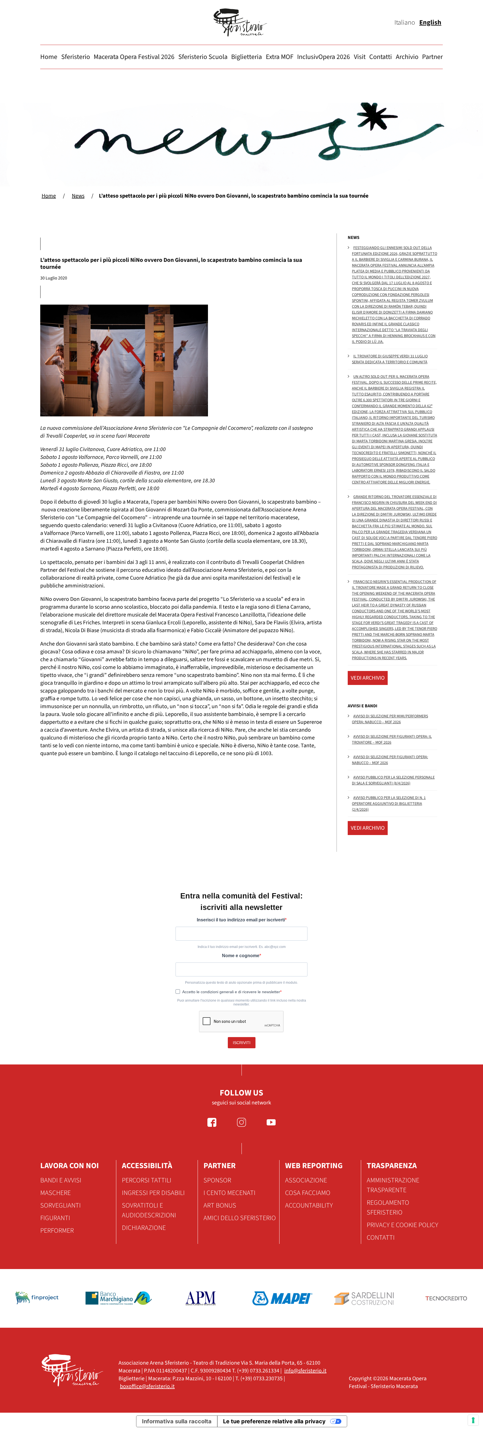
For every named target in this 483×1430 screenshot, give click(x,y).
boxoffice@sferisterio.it (147, 1386)
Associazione (306, 1180)
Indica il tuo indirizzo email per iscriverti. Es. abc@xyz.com (242, 947)
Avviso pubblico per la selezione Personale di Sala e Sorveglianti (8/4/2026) (393, 780)
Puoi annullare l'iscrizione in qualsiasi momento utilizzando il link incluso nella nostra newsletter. (241, 1002)
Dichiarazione (144, 1228)
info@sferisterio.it (305, 1371)
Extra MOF (279, 57)
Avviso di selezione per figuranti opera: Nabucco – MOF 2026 (390, 760)
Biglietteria (246, 57)
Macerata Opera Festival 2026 (134, 57)
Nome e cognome (240, 955)
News (78, 196)
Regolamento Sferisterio (388, 1207)
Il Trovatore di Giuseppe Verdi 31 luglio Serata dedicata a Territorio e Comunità (390, 359)
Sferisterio (75, 57)
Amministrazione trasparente (393, 1185)
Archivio (407, 57)
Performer (57, 1230)
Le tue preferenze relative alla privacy (274, 1421)
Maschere (55, 1193)
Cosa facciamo (307, 1193)
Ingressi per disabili (153, 1193)
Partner (432, 57)
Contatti (380, 57)
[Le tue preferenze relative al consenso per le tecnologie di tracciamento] (473, 1420)
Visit (360, 57)
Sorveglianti (60, 1205)
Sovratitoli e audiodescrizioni (149, 1210)
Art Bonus (219, 1205)
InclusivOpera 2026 (323, 57)
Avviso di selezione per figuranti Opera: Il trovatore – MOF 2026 (392, 739)
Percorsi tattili (146, 1180)
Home (48, 57)
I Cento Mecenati (229, 1193)
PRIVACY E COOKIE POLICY (402, 1225)
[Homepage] (241, 22)
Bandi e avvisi (60, 1180)
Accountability (309, 1205)
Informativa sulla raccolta (177, 1421)
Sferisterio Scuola (203, 57)
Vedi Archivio (368, 678)
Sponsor (217, 1180)
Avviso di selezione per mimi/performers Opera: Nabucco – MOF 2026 (390, 719)
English (430, 22)
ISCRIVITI (241, 1042)
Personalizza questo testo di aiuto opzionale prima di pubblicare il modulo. (241, 983)
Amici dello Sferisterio (239, 1218)
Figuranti (55, 1218)
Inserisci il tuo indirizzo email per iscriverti (241, 919)
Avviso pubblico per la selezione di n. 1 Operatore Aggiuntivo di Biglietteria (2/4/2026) (389, 803)
